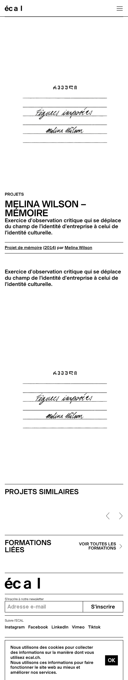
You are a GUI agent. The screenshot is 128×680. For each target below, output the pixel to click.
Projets (14, 194)
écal (22, 583)
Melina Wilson (78, 247)
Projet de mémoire (23, 247)
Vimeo (78, 627)
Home (13, 8)
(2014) (49, 247)
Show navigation (120, 8)
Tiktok (94, 627)
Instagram (15, 627)
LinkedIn (59, 627)
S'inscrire (103, 607)
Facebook (38, 627)
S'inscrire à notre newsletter (24, 599)
